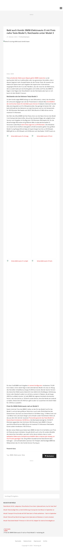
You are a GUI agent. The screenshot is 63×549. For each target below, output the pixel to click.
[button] (31, 8)
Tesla (23, 455)
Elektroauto (17, 455)
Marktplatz (50, 456)
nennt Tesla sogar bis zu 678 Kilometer (33, 125)
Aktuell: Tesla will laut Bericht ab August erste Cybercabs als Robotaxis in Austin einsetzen (28, 517)
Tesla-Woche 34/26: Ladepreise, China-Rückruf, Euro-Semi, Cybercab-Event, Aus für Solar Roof (29, 506)
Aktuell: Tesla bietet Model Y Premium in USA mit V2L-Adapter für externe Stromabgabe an (29, 520)
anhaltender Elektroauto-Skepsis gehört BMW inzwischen (27, 78)
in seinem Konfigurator (35, 385)
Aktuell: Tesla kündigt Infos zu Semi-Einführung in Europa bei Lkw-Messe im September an (28, 510)
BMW (11, 455)
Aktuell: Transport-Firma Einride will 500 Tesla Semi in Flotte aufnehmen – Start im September (29, 513)
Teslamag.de (31, 3)
